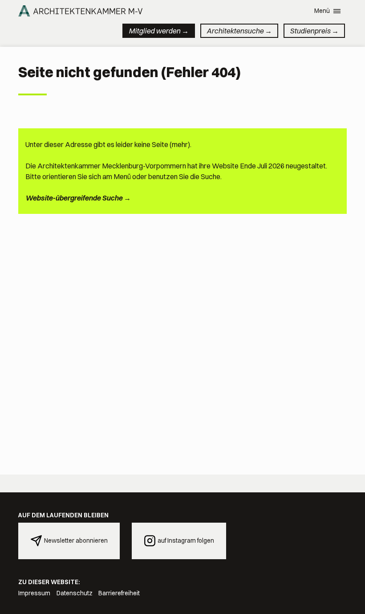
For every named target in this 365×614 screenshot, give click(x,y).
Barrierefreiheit (119, 593)
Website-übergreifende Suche (73, 197)
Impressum (34, 593)
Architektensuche (235, 30)
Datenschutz (75, 593)
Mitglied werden (154, 30)
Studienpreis (310, 30)
